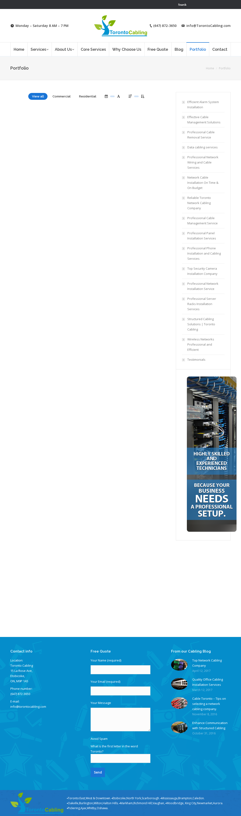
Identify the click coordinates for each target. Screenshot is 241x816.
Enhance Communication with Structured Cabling (210, 725)
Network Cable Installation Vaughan (128, 306)
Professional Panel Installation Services (201, 235)
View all (38, 96)
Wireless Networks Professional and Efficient (200, 344)
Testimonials (196, 359)
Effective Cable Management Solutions (204, 119)
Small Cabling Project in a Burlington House (54, 240)
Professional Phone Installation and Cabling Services (204, 253)
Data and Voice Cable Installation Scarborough (58, 455)
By (36, 179)
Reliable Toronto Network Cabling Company (199, 203)
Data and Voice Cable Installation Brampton (54, 604)
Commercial (61, 96)
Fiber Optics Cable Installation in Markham (53, 378)
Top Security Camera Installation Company (202, 271)
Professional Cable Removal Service (201, 134)
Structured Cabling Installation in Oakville (52, 162)
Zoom (46, 134)
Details (59, 134)
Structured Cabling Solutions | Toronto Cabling (201, 324)
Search (182, 4)
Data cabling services (202, 147)
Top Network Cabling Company (207, 663)
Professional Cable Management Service (202, 220)
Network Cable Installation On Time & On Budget (202, 182)
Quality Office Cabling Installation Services (207, 682)
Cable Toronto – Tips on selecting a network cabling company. (209, 703)
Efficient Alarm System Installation (203, 104)
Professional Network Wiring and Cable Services (202, 162)
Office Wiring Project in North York (44, 304)
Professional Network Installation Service (202, 286)
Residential (87, 96)
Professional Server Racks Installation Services (201, 304)
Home (210, 68)
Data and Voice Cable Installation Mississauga (56, 530)
